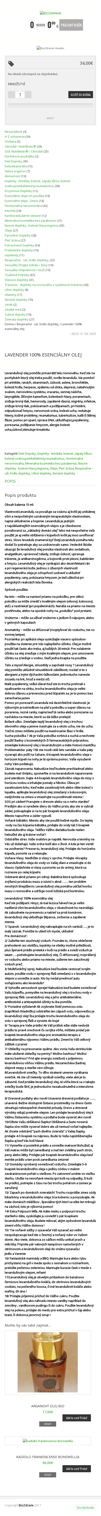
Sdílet (50, 118)
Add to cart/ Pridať (76, 1418)
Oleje (53, 468)
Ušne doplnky (41, 473)
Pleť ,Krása (66, 468)
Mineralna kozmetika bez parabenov (51, 463)
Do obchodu (85, 1508)
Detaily (47, 1424)
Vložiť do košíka (81, 95)
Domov (10, 324)
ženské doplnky (64, 473)
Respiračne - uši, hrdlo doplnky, (38, 324)
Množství (16, 84)
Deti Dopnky (27, 453)
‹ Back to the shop (83, 333)
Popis (10, 481)
